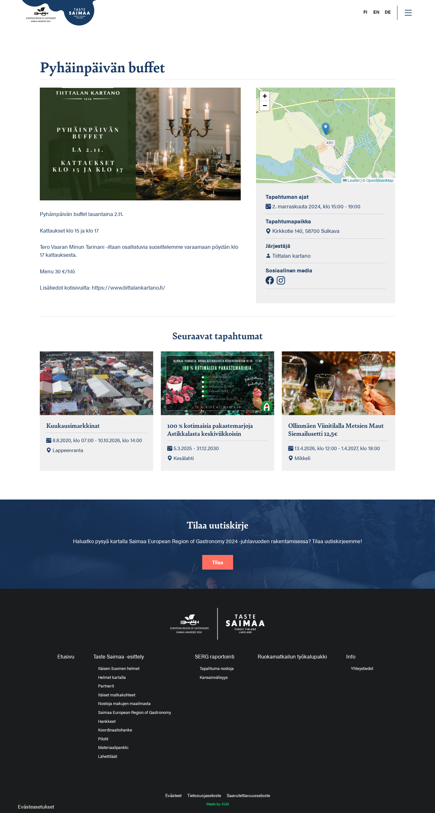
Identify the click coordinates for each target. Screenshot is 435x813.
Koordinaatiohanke (115, 730)
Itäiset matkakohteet (116, 695)
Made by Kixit (217, 804)
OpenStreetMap (380, 180)
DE (388, 12)
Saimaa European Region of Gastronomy (134, 712)
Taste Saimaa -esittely (118, 656)
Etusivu (65, 656)
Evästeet (173, 795)
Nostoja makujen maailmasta (124, 703)
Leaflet (353, 180)
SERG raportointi (214, 656)
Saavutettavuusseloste (248, 795)
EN (376, 12)
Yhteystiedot (362, 668)
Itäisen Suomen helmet (118, 668)
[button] (326, 128)
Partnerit (106, 686)
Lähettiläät (107, 756)
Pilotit (103, 739)
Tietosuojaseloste (204, 795)
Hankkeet (107, 721)
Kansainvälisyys (214, 677)
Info (350, 656)
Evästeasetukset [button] (36, 806)
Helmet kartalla (112, 677)
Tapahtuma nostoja (217, 668)
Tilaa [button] (217, 562)
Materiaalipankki (113, 747)
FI (365, 12)
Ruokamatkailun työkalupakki (292, 656)
